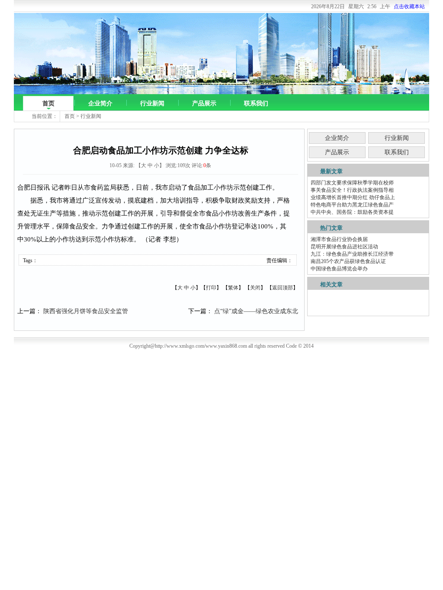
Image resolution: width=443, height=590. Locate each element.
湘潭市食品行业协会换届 (339, 239)
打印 (211, 288)
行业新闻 (152, 103)
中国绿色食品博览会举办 (339, 269)
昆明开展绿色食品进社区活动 (344, 247)
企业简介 (100, 103)
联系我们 (256, 103)
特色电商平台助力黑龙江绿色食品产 (352, 205)
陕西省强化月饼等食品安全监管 (85, 311)
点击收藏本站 (409, 6)
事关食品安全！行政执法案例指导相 (352, 190)
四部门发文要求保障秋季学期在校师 (352, 183)
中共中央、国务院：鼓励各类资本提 (352, 212)
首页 (48, 103)
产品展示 (204, 103)
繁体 (233, 288)
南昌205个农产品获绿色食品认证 (348, 261)
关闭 (255, 288)
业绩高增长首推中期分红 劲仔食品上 (353, 197)
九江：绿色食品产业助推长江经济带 (352, 254)
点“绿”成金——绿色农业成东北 (256, 311)
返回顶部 (282, 288)
